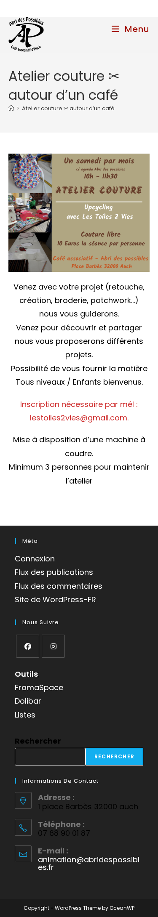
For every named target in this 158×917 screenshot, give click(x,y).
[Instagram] (53, 646)
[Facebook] (27, 646)
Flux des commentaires (58, 586)
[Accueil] (11, 108)
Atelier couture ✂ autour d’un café (68, 108)
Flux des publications (54, 572)
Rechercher (38, 741)
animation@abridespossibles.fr (88, 863)
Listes (25, 715)
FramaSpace (39, 687)
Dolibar (28, 701)
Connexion (35, 558)
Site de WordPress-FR (55, 599)
